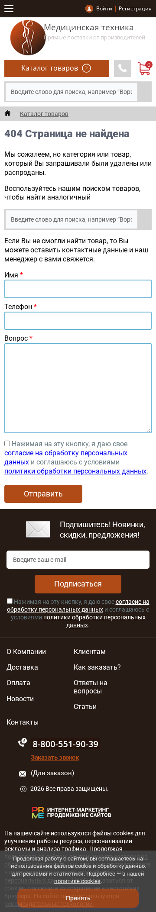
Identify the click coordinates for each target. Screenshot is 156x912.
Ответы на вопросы (90, 687)
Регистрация (135, 8)
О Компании (26, 652)
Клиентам (90, 652)
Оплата (18, 683)
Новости (20, 699)
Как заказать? (97, 667)
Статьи (85, 707)
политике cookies (77, 881)
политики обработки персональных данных (75, 471)
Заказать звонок (54, 757)
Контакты (22, 722)
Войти (104, 8)
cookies (123, 833)
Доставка (22, 667)
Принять (78, 898)
